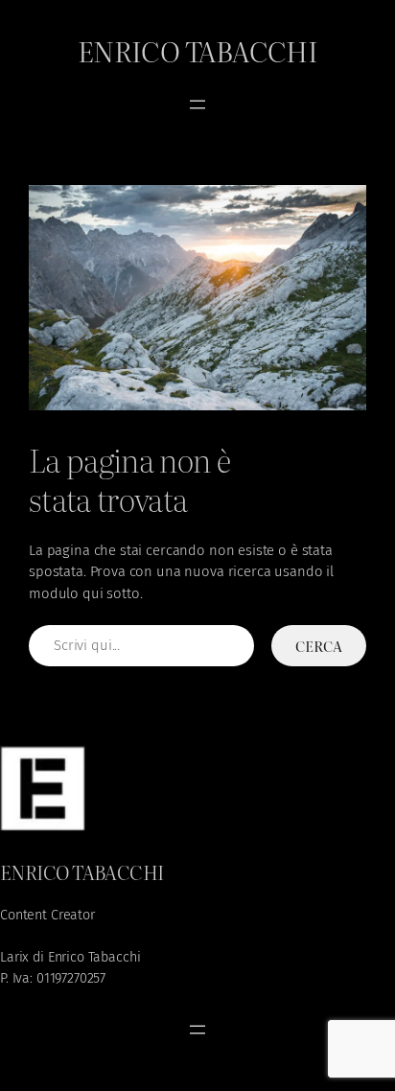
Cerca (318, 646)
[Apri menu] (197, 104)
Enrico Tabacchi (198, 50)
